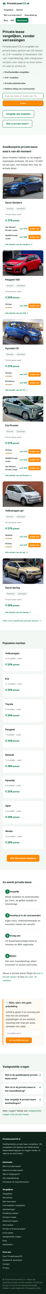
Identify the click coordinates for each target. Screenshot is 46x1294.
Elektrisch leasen (10, 1221)
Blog (6, 20)
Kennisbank (22, 20)
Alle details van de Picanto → (18, 475)
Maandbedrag (31, 15)
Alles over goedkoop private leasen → (22, 620)
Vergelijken (9, 10)
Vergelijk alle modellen (18, 114)
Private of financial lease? (14, 1229)
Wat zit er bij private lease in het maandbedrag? (20, 1089)
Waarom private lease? (13, 1170)
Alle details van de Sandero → (18, 244)
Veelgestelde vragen (12, 1237)
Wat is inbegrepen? (11, 1174)
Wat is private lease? (13, 15)
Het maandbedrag (11, 1178)
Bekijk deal (34, 229)
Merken (19, 10)
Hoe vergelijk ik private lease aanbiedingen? (20, 1101)
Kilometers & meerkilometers (16, 1182)
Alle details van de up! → (16, 552)
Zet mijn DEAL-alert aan (18, 1040)
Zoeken (23, 103)
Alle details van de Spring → (18, 612)
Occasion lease (9, 1217)
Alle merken (8, 1225)
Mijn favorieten (9, 1201)
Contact (6, 1264)
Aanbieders (8, 1244)
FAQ (12, 20)
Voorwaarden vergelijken (14, 1205)
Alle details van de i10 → (16, 390)
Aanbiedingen (9, 1209)
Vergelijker (7, 1194)
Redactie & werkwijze (12, 1260)
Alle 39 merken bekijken (23, 858)
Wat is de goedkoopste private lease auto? (21, 1077)
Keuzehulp (7, 1197)
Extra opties (8, 1233)
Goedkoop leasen (10, 1213)
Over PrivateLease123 (12, 1256)
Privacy (6, 1268)
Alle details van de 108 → (16, 313)
